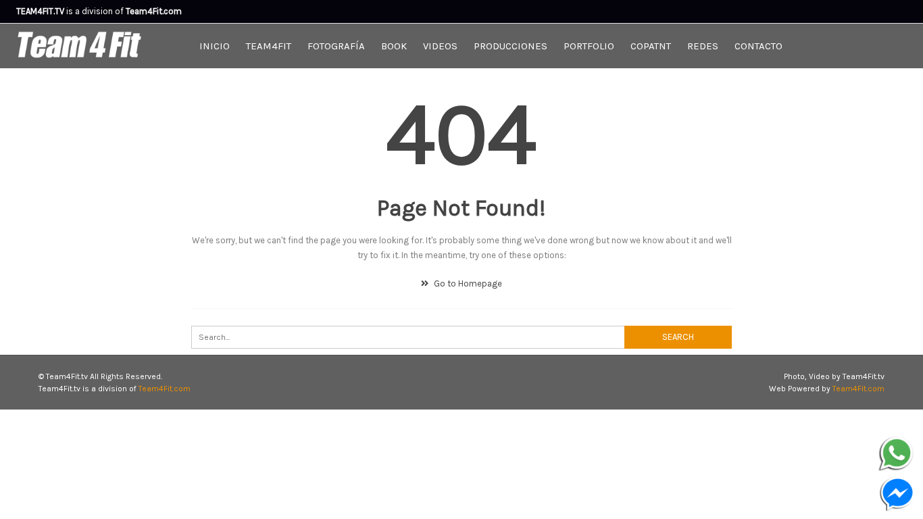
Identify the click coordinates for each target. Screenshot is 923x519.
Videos (440, 46)
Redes (702, 46)
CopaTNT (650, 46)
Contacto (758, 46)
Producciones (510, 46)
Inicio (214, 46)
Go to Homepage (467, 283)
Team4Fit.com (165, 388)
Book (394, 46)
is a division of (71, 11)
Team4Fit (268, 46)
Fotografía (336, 46)
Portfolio (589, 46)
